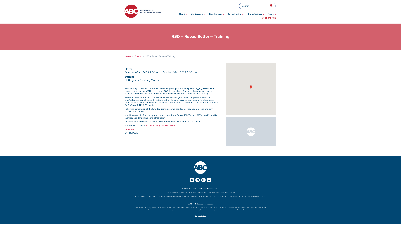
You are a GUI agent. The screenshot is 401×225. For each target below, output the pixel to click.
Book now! (130, 129)
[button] (251, 87)
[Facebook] (192, 180)
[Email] (209, 180)
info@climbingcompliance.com (160, 125)
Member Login (268, 18)
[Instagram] (203, 180)
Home (128, 56)
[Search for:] (218, 6)
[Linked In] (197, 180)
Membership (215, 14)
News (271, 14)
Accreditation (234, 14)
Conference (197, 14)
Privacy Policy (200, 216)
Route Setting (255, 14)
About (182, 14)
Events (138, 56)
